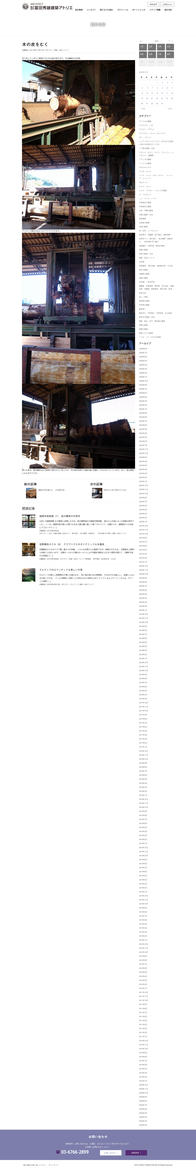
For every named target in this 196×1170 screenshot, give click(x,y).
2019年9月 (143, 626)
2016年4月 (143, 783)
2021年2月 (143, 558)
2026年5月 (143, 360)
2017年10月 (143, 710)
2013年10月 (143, 903)
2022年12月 (143, 485)
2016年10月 (143, 759)
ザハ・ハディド (145, 137)
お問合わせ (167, 4)
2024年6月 (143, 425)
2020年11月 (143, 570)
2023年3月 (143, 473)
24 (167, 98)
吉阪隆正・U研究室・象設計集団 (152, 245)
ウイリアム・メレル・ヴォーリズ (152, 133)
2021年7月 (143, 541)
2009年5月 (143, 1113)
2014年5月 (143, 875)
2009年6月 (143, 1109)
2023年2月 (143, 477)
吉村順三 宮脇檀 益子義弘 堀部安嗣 (154, 234)
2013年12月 (143, 895)
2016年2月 (143, 791)
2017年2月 (143, 742)
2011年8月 (143, 1008)
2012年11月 (143, 948)
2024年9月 (143, 413)
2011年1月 (143, 1036)
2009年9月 (143, 1096)
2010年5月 (143, 1064)
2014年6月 (143, 871)
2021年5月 (143, 549)
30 (162, 103)
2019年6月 (143, 638)
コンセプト (91, 9)
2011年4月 (143, 1024)
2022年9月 (143, 497)
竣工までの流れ (106, 9)
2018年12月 (143, 662)
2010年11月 (143, 1044)
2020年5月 (143, 594)
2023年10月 (143, 453)
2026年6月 (143, 356)
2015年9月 (143, 811)
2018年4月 (143, 694)
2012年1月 (143, 988)
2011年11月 (143, 996)
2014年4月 (143, 879)
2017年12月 (143, 702)
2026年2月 (143, 372)
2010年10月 (143, 1048)
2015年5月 (143, 827)
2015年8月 (143, 815)
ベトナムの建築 (145, 163)
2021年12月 (143, 525)
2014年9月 (143, 859)
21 (152, 98)
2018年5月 (143, 690)
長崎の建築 (143, 325)
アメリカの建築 (145, 121)
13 (147, 93)
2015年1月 (143, 843)
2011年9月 (143, 1004)
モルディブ (74, 584)
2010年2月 (143, 1076)
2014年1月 (143, 891)
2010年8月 (143, 1056)
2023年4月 (143, 469)
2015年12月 (143, 799)
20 (147, 98)
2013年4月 (143, 928)
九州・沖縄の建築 (54, 533)
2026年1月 (143, 376)
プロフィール (122, 9)
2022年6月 (143, 505)
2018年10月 (143, 670)
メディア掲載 (155, 9)
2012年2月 (143, 984)
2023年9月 (143, 457)
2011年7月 (143, 1012)
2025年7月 (143, 389)
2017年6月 (143, 726)
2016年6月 (143, 775)
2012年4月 (143, 976)
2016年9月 (143, 763)
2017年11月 (143, 706)
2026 (156, 41)
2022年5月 (143, 509)
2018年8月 (143, 678)
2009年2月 (143, 1125)
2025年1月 (143, 409)
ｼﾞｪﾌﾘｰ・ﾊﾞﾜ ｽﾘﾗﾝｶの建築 (150, 337)
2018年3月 (143, 698)
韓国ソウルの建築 (146, 333)
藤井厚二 (142, 309)
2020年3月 (143, 602)
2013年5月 (143, 924)
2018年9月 (143, 674)
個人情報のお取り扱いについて (34, 1165)
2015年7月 (143, 819)
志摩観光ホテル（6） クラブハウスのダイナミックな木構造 (71, 544)
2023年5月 (143, 465)
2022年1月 (143, 521)
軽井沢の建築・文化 (147, 317)
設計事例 (79, 9)
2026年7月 (143, 352)
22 (157, 98)
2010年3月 (143, 1072)
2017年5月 (143, 730)
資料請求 (153, 4)
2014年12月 (143, 847)
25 (172, 98)
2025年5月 (143, 397)
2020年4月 (143, 598)
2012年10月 (143, 952)
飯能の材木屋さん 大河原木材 (52, 490)
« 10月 (142, 108)
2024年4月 (143, 433)
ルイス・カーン (145, 186)
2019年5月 (143, 642)
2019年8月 (143, 630)
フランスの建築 (145, 159)
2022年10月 (143, 493)
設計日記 (168, 9)
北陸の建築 (143, 226)
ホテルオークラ (145, 167)
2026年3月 (143, 368)
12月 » (170, 108)
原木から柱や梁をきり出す (115, 490)
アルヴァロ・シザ (146, 125)
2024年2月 (143, 441)
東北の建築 (143, 269)
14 (152, 93)
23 (162, 98)
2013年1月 (143, 940)
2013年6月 (143, 920)
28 (152, 103)
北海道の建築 (144, 222)
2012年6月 (143, 968)
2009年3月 (143, 1121)
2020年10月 (143, 574)
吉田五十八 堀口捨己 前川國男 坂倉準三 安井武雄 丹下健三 (86, 533)
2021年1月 (143, 562)
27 (147, 103)
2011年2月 (143, 1032)
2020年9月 (143, 578)
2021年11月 (143, 529)
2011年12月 (143, 992)
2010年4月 (143, 1068)
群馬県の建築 (144, 301)
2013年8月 (143, 912)
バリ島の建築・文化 (147, 148)
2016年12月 (143, 751)
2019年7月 (143, 634)
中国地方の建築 (145, 202)
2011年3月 (143, 1028)
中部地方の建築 (145, 206)
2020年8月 (143, 582)
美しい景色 (143, 297)
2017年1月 (143, 747)
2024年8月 (143, 417)
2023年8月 (143, 461)
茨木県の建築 (144, 305)
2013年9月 (143, 907)
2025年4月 (143, 401)
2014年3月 (143, 883)
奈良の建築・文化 (146, 253)
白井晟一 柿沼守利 (147, 282)
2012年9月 (143, 956)
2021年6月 (143, 545)
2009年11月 (143, 1088)
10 (167, 88)
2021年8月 (143, 537)
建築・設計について (61, 50)
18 (172, 93)
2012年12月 (143, 944)
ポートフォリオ (138, 9)
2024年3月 (143, 437)
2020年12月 (143, 566)
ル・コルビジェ (145, 194)
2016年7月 (143, 771)
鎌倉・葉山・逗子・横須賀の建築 (152, 321)
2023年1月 (143, 481)
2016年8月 (143, 767)
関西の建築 (143, 329)
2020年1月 (143, 610)
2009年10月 (143, 1092)
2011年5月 (143, 1020)
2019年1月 (143, 658)
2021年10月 (143, 533)
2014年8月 (143, 863)
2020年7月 (143, 586)
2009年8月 (143, 1100)
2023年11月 (143, 449)
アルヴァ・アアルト (147, 129)
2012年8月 (143, 960)
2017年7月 (143, 722)
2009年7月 (143, 1105)
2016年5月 (143, 779)
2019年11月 (143, 618)
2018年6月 (143, 686)
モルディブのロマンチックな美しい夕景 (61, 570)
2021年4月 (143, 553)
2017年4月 (143, 734)
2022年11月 (143, 489)
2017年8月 (143, 718)
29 (157, 103)
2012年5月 (143, 972)
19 (142, 98)
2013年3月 (143, 932)
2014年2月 (143, 887)
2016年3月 (143, 787)
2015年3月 (143, 835)
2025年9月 (143, 385)
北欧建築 (142, 218)
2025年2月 (143, 405)
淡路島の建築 (144, 273)
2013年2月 (143, 936)
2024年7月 (143, 421)
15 (157, 93)
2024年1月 (143, 445)
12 (142, 93)
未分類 (141, 261)
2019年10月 (143, 622)
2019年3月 (143, 650)
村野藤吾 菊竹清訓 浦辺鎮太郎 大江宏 (100, 559)
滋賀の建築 (143, 278)
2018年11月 (143, 666)
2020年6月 (143, 590)
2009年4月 (143, 1117)
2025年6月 (143, 393)
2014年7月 (143, 867)
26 (142, 103)
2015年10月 (143, 807)
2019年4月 (143, 646)
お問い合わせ (109, 1152)
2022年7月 (143, 501)
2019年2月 (143, 654)
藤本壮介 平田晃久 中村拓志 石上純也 (155, 313)
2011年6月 (143, 1016)
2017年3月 (143, 738)
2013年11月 (143, 899)
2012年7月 (143, 964)
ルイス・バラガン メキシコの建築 (153, 190)
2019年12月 (143, 614)
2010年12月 (143, 1040)
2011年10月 (143, 1000)
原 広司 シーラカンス (148, 230)
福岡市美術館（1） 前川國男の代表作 (61, 516)
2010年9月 (143, 1052)
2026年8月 (143, 348)
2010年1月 (143, 1080)
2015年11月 (143, 803)
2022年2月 (143, 517)
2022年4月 (143, 513)
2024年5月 (143, 429)
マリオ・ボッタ (145, 171)
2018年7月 (143, 682)
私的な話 (142, 292)
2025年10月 (143, 380)
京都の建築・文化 (146, 214)
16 (162, 93)
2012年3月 (143, 980)
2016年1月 (143, 795)
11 (172, 88)
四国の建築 (143, 249)
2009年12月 (143, 1084)
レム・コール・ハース (147, 198)
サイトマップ (53, 1165)
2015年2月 (143, 839)
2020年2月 (143, 606)
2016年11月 (143, 755)
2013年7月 (143, 916)
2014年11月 (143, 851)
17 (167, 93)
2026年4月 (143, 364)
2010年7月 (143, 1060)
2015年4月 (143, 831)
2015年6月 (143, 823)
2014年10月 (143, 855)
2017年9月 (143, 714)
